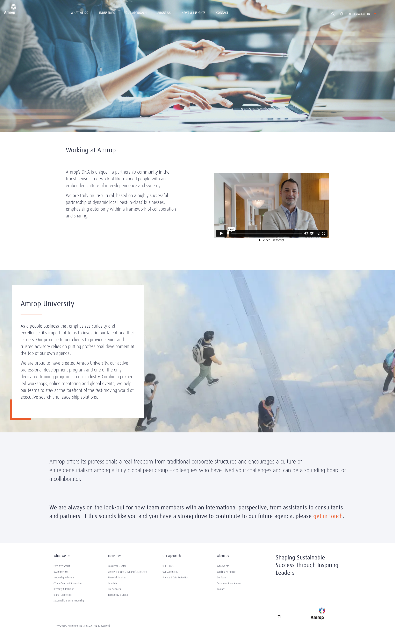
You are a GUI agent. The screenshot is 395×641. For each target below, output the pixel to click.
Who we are (223, 566)
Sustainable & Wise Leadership (68, 600)
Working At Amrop (226, 571)
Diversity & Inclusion (63, 589)
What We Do (79, 13)
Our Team (222, 577)
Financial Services (117, 577)
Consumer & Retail (117, 566)
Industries (107, 13)
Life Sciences (114, 589)
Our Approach (136, 13)
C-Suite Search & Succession (67, 583)
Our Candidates (170, 571)
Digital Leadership (62, 595)
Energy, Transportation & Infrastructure (127, 571)
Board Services (61, 571)
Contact (222, 13)
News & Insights (193, 13)
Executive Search (61, 566)
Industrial (112, 583)
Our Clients (168, 566)
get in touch (328, 516)
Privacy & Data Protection (175, 577)
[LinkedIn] (278, 617)
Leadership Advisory (63, 577)
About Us (164, 13)
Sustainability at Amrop (229, 583)
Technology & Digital (118, 595)
